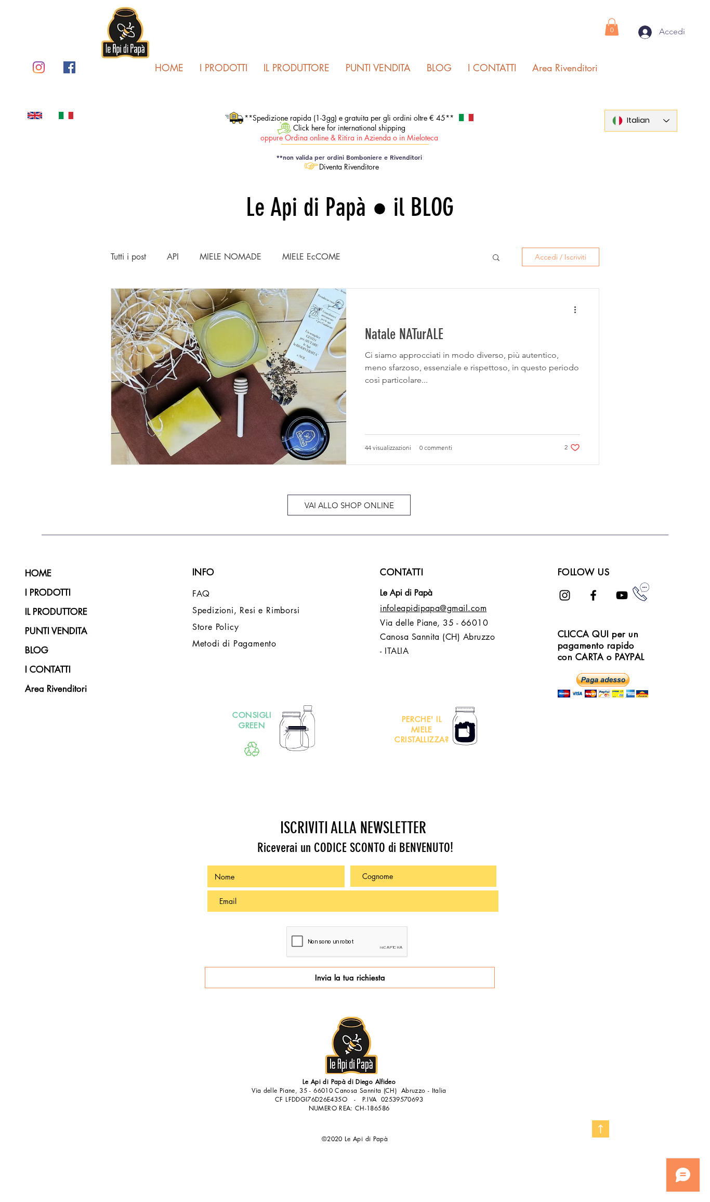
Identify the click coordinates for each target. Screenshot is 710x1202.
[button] (611, 26)
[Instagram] (39, 67)
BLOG (36, 650)
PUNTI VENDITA (56, 631)
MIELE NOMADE (230, 257)
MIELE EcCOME (311, 257)
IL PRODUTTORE (56, 611)
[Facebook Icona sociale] (69, 67)
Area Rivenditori (56, 688)
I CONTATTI (48, 669)
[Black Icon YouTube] (622, 595)
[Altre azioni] (578, 310)
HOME (38, 573)
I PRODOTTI (48, 592)
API (173, 257)
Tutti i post (128, 257)
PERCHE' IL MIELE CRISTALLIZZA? (422, 729)
